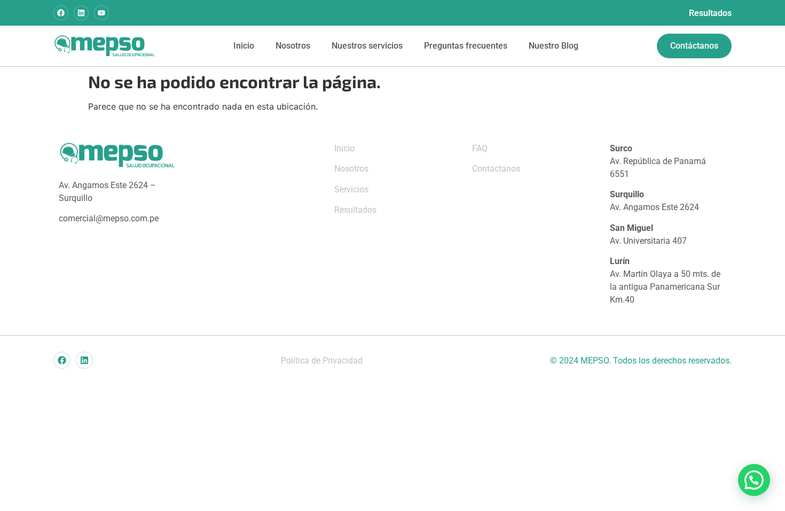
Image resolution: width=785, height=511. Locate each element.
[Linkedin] (81, 12)
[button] (754, 480)
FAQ (480, 148)
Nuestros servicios (367, 46)
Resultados (710, 13)
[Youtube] (101, 12)
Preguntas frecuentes (465, 46)
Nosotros (293, 46)
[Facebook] (60, 12)
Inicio (243, 46)
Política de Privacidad (322, 360)
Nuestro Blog (553, 46)
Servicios (351, 189)
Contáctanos (496, 169)
